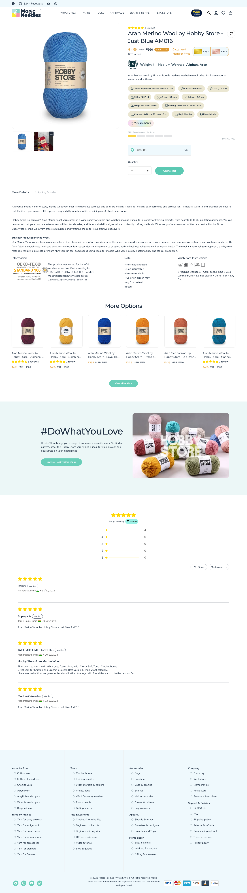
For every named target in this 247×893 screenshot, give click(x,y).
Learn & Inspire (140, 12)
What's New (68, 12)
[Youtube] (48, 3)
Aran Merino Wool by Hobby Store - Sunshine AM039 (65, 355)
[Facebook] (13, 3)
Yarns (86, 12)
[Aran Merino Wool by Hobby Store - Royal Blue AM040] (104, 331)
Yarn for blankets (26, 848)
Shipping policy (202, 819)
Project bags (83, 790)
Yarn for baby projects (29, 819)
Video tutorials (84, 843)
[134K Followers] (23, 883)
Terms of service (202, 837)
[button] (136, 28)
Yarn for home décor (28, 831)
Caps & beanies (143, 785)
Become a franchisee (204, 796)
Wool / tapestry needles (89, 796)
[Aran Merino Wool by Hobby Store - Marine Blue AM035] (219, 331)
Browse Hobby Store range (61, 462)
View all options (123, 383)
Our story (198, 773)
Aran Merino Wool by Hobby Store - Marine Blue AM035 (216, 355)
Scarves (139, 790)
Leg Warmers (142, 808)
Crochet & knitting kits (88, 819)
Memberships (201, 785)
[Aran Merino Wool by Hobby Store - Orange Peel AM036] (142, 331)
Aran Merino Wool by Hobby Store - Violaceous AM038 (28, 355)
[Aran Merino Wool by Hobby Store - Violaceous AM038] (28, 331)
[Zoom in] (111, 29)
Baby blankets (143, 842)
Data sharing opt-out (205, 831)
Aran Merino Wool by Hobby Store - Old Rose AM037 (179, 355)
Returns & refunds (203, 825)
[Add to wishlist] (231, 34)
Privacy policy (201, 843)
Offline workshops (86, 837)
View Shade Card (142, 123)
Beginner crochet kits (87, 825)
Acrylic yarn (23, 790)
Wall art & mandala (146, 848)
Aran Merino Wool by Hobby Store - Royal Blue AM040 (104, 355)
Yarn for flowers (26, 854)
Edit (186, 150)
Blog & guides (84, 848)
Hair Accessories (144, 796)
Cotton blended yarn (28, 779)
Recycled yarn (25, 808)
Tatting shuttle (84, 808)
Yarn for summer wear (29, 837)
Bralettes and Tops (145, 831)
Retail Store (164, 12)
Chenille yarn (24, 785)
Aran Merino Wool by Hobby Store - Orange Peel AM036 (140, 355)
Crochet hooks (84, 773)
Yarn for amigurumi (28, 825)
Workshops (199, 779)
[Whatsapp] (55, 3)
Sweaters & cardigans (147, 825)
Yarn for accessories (28, 843)
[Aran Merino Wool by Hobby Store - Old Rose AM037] (181, 331)
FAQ (196, 813)
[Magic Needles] (26, 13)
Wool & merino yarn (28, 802)
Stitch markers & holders (90, 785)
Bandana (139, 779)
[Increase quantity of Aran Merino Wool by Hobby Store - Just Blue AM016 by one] (147, 171)
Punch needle (83, 802)
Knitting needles (85, 779)
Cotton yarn (24, 773)
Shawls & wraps (144, 819)
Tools (100, 12)
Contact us (199, 808)
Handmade (117, 12)
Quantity (133, 162)
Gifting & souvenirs (145, 854)
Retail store (199, 790)
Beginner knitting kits (88, 831)
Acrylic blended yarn (28, 796)
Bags (137, 773)
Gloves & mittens (144, 802)
